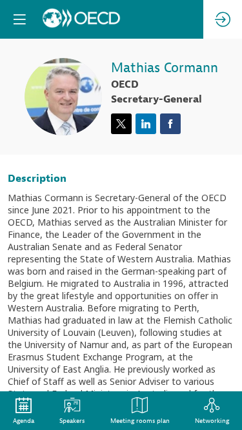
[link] (23, 410)
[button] (19, 19)
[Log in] (222, 19)
